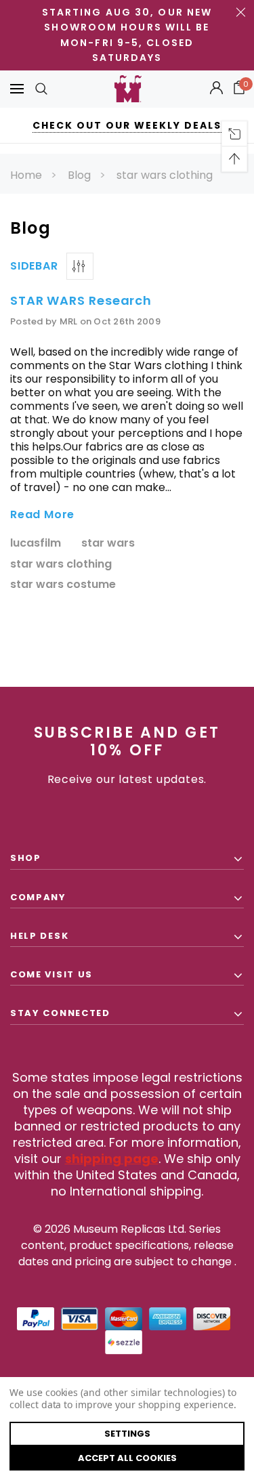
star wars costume (63, 585)
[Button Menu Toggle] (17, 89)
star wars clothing (165, 175)
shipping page (111, 1158)
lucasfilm (35, 543)
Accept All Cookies (127, 1458)
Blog (79, 175)
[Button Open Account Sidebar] (216, 89)
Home (26, 175)
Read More (42, 515)
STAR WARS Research (81, 300)
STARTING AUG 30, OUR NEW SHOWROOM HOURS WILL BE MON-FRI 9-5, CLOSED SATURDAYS (127, 34)
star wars (108, 543)
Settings (127, 1433)
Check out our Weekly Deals (127, 125)
